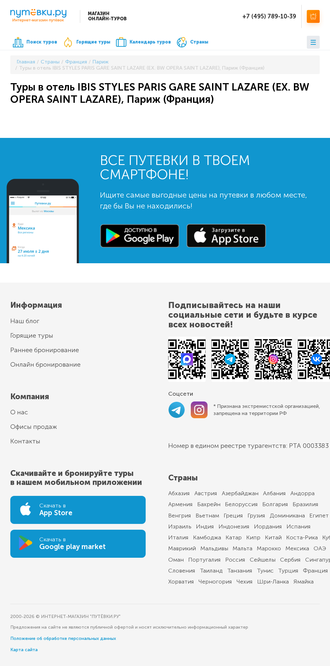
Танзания (239, 570)
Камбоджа (207, 537)
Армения (180, 504)
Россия (235, 559)
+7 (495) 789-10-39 (269, 16)
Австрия (205, 493)
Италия (178, 537)
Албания (274, 493)
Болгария (275, 504)
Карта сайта (24, 649)
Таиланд (211, 570)
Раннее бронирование (44, 350)
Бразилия (305, 504)
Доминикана (287, 515)
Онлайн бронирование (45, 364)
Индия (205, 526)
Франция (315, 570)
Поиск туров (41, 42)
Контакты (25, 441)
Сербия (290, 559)
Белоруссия (241, 504)
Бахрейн (208, 504)
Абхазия (179, 493)
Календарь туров (150, 42)
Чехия (245, 581)
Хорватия (181, 581)
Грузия (256, 515)
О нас (19, 412)
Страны (199, 42)
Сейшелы (263, 559)
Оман (176, 559)
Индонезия (233, 526)
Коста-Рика (302, 537)
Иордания (268, 526)
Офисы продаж (33, 426)
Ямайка (303, 581)
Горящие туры (93, 42)
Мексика (297, 548)
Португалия (204, 559)
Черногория (215, 581)
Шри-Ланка (273, 581)
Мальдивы (214, 548)
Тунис (265, 570)
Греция (233, 515)
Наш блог (24, 321)
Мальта (242, 548)
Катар (234, 537)
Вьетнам (207, 515)
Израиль (179, 526)
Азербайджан (240, 493)
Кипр (253, 537)
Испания (298, 526)
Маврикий (182, 548)
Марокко (269, 548)
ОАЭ (320, 548)
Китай (273, 537)
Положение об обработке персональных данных (63, 638)
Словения (181, 570)
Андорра (302, 493)
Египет (319, 515)
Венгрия (179, 515)
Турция (288, 570)
